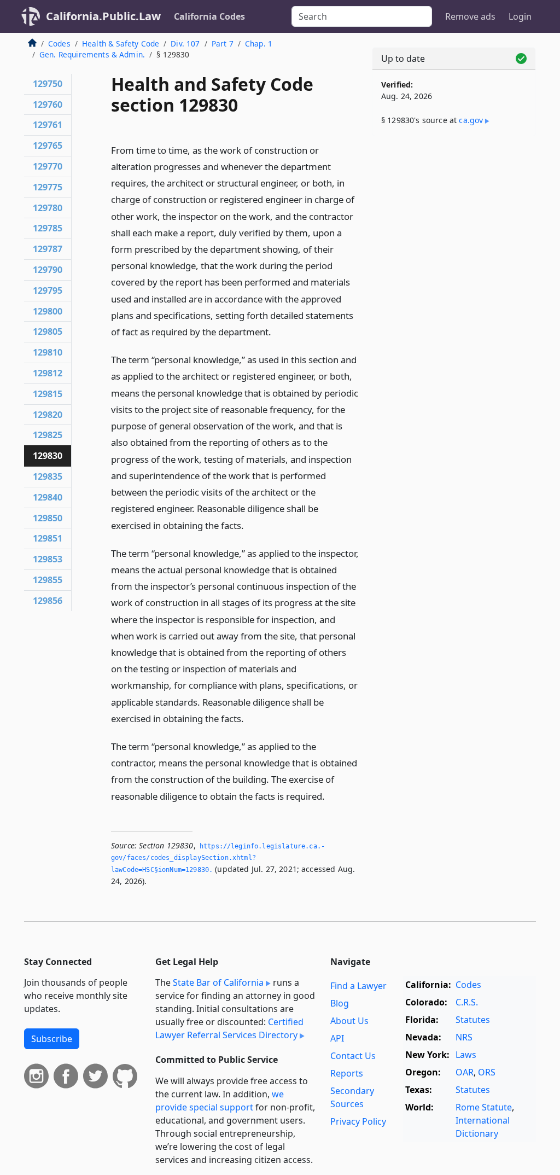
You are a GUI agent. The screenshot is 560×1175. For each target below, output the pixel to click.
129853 (47, 559)
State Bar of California (218, 982)
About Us (349, 1021)
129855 (47, 580)
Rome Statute (484, 1107)
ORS (486, 1072)
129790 (47, 270)
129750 (47, 84)
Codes (59, 43)
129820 (47, 415)
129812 (47, 373)
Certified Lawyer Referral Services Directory (229, 1028)
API (337, 1038)
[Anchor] (277, 331)
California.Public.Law (103, 16)
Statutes (473, 1020)
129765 (47, 145)
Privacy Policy (358, 1121)
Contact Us (353, 1056)
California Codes (209, 16)
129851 (47, 538)
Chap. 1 (258, 43)
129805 (47, 331)
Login (520, 16)
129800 (47, 311)
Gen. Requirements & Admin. (92, 54)
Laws (466, 1055)
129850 (47, 518)
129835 (47, 476)
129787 (47, 249)
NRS (464, 1037)
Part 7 (223, 43)
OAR (465, 1072)
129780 (47, 208)
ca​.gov (471, 120)
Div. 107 (185, 43)
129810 (47, 352)
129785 (47, 228)
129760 (47, 104)
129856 (47, 601)
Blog (339, 1003)
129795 (47, 290)
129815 (47, 394)
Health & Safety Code (120, 43)
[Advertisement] (454, 220)
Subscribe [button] (51, 1039)
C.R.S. (467, 1002)
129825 (47, 435)
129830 (47, 456)
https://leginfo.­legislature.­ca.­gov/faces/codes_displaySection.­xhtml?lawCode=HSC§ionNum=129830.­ (218, 858)
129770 (47, 166)
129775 (47, 187)
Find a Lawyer (358, 986)
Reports (346, 1073)
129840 (47, 497)
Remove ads (470, 16)
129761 (47, 125)
